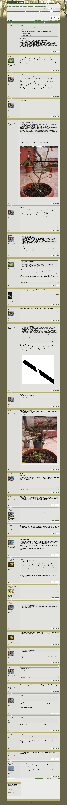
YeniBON (23, 282)
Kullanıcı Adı (46, 8)
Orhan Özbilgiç (12, 56)
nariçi (9, 290)
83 (10, 270)
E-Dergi (27, 6)
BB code (9, 788)
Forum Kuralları (10, 794)
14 (51, 20)
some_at (10, 717)
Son (57, 20)
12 (48, 20)
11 (47, 20)
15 (52, 20)
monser (10, 25)
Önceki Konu (31, 780)
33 (10, 722)
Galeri (23, 6)
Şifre (44, 10)
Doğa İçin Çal (13, 6)
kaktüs (10, 752)
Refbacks (9, 793)
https (58, 10)
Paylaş (57, 49)
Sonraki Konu (36, 780)
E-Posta (44, 6)
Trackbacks (10, 791)
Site (8, 6)
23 (54, 20)
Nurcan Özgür (12, 586)
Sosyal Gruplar (33, 6)
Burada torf (24, 33)
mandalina (11, 559)
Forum (19, 6)
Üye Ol (11, 11)
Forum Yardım (27, 11)
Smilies (9, 789)
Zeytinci (10, 74)
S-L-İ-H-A (10, 763)
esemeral (23, 677)
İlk (43, 20)
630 (55, 18)
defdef (28, 677)
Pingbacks (9, 792)
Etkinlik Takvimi (52, 11)
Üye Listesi (40, 11)
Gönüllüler (39, 6)
